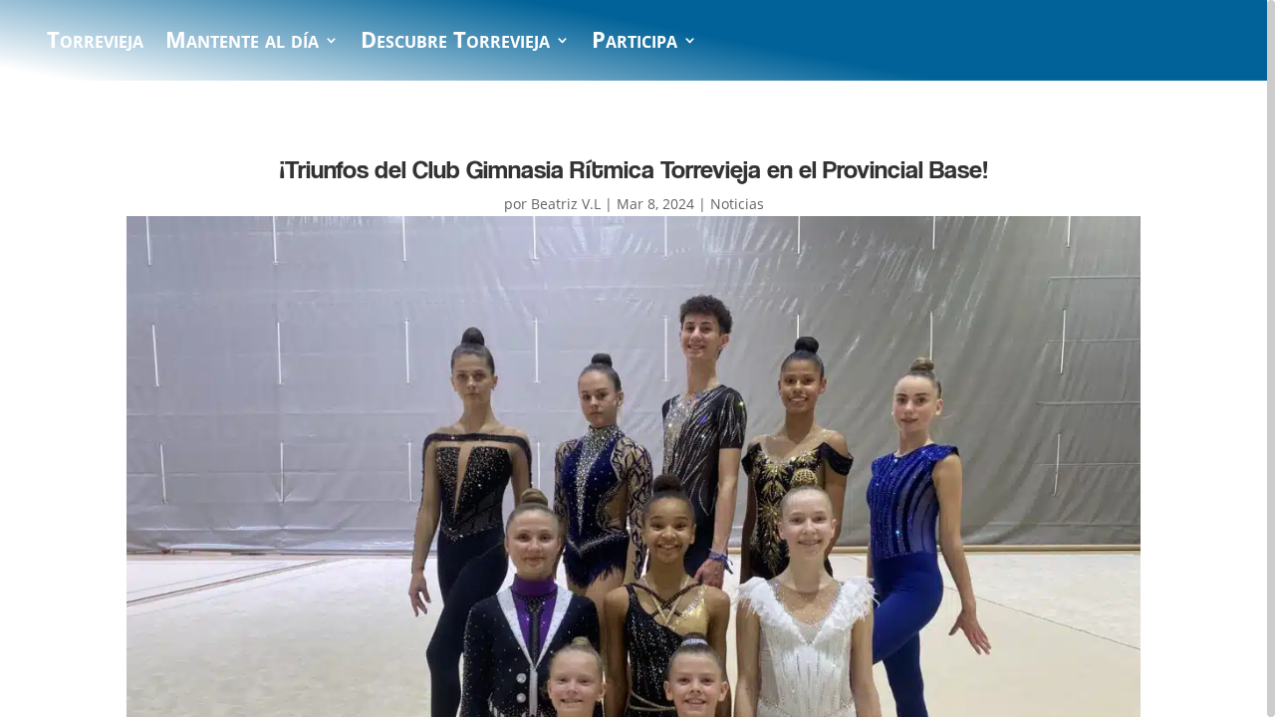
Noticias (737, 203)
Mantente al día (242, 44)
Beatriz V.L (566, 203)
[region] (637, 358)
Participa (634, 44)
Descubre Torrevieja (455, 44)
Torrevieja (95, 44)
